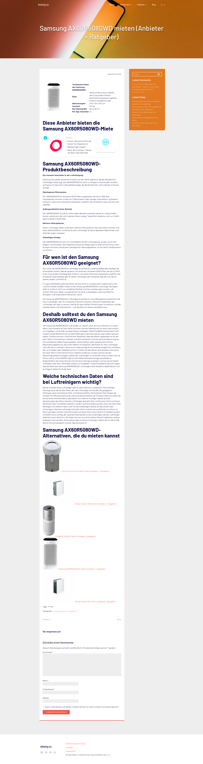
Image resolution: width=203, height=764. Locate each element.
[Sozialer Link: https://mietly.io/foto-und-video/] (42, 752)
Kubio (109, 755)
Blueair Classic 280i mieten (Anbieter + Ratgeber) (95, 504)
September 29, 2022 (114, 74)
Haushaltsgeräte (59, 611)
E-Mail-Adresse (49, 689)
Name (45, 681)
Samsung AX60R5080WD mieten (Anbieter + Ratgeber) (82, 569)
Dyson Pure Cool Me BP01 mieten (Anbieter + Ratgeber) (85, 471)
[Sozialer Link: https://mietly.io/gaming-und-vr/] (51, 752)
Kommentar (48, 652)
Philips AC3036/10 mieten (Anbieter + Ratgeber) (76, 536)
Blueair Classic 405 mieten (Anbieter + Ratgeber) (95, 602)
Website (46, 698)
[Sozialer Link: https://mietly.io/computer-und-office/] (47, 752)
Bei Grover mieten (105, 150)
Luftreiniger (72, 611)
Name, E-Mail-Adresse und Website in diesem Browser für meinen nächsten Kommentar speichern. (82, 707)
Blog (154, 5)
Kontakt (69, 748)
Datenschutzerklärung (76, 744)
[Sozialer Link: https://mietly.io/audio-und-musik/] (55, 752)
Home (112, 5)
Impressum (70, 751)
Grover (69, 138)
